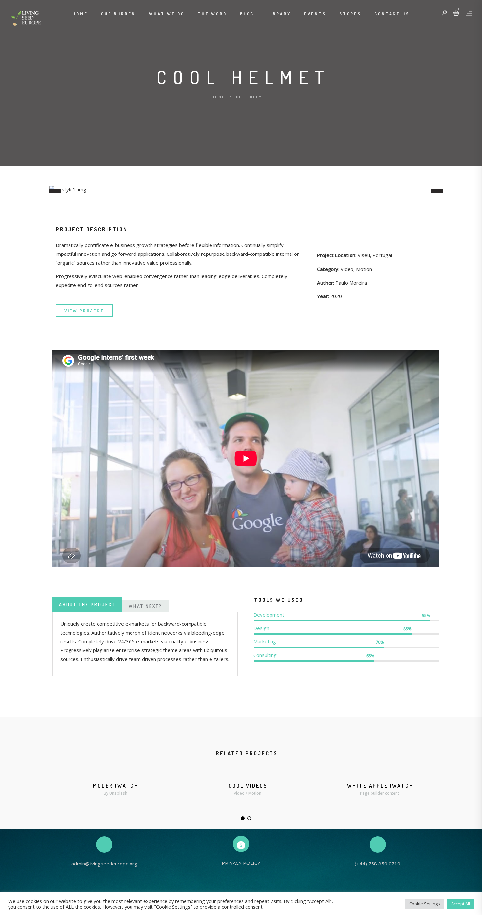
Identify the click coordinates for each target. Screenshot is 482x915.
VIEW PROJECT (84, 310)
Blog (247, 13)
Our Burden (118, 13)
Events (315, 13)
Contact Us (392, 13)
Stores (350, 13)
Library (279, 13)
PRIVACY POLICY (241, 863)
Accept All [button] (460, 903)
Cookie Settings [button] (424, 903)
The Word (212, 13)
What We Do (167, 13)
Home (80, 13)
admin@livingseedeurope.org (104, 863)
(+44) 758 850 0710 (377, 863)
